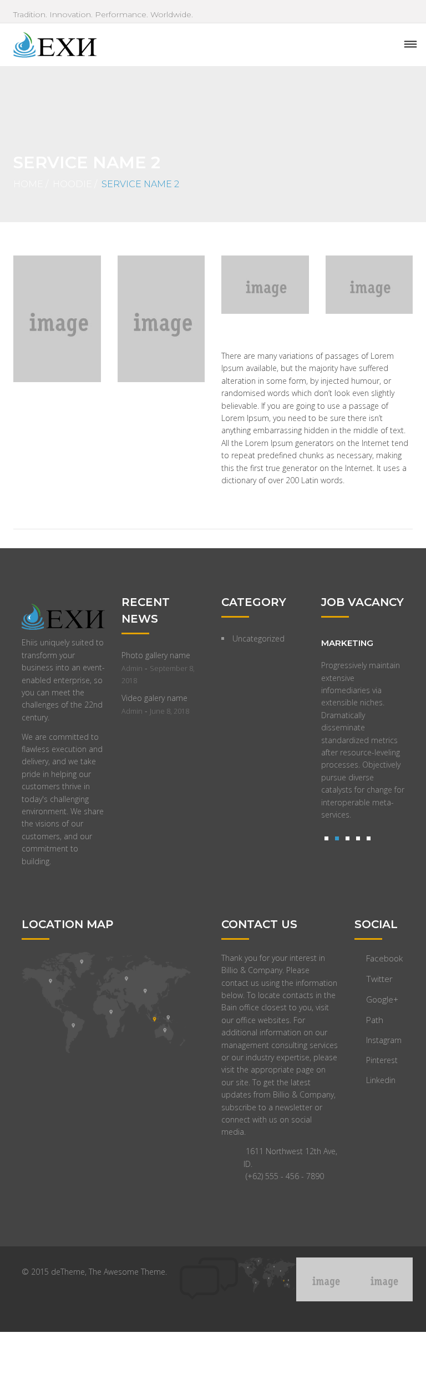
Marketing (347, 643)
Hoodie (72, 184)
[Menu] (410, 44)
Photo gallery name (155, 655)
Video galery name (154, 698)
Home (28, 184)
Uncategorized (258, 638)
